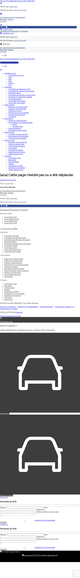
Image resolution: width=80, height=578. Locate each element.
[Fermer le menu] (1, 70)
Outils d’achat (9, 105)
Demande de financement (18, 136)
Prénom (3, 508)
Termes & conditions (8, 307)
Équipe (11, 164)
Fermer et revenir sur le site (10, 316)
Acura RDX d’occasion (16, 103)
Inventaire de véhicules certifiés (20, 97)
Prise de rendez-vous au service (16, 271)
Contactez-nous (14, 158)
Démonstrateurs (14, 93)
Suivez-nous (7, 29)
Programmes (17, 127)
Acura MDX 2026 (10, 221)
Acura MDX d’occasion (16, 101)
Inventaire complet (11, 236)
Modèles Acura (10, 73)
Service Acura (9, 140)
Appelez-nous (8, 33)
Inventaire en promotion (17, 130)
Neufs (14, 125)
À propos (7, 156)
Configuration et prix (16, 75)
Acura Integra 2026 (11, 219)
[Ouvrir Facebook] (4, 31)
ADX (10, 77)
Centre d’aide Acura (15, 154)
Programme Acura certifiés (18, 113)
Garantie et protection (16, 115)
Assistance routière (15, 150)
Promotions (8, 119)
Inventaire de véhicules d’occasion (21, 91)
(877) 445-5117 (12, 7)
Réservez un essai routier (17, 107)
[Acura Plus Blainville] (17, 1)
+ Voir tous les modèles (9, 229)
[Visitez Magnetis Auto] (18, 312)
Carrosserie (12, 148)
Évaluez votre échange (17, 109)
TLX (10, 85)
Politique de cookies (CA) (64, 307)
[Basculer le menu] (1, 25)
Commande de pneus (16, 146)
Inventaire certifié (10, 246)
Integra (11, 83)
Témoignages (13, 162)
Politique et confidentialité (28, 307)
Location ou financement (18, 134)
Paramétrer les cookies (9, 309)
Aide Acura (8, 300)
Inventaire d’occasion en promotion (21, 95)
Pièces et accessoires (12, 273)
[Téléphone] (1, 3)
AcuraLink (12, 117)
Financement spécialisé (17, 138)
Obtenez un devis (15, 111)
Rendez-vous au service (9, 63)
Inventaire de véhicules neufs (19, 89)
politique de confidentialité (45, 520)
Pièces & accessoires (16, 144)
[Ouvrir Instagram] (14, 31)
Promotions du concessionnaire (20, 123)
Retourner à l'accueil (8, 180)
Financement (9, 132)
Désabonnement (46, 307)
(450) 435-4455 (20, 10)
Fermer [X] (4, 497)
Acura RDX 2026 (10, 217)
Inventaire (8, 87)
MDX (10, 79)
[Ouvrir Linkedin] (24, 31)
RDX (10, 81)
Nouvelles (12, 160)
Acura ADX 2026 (10, 223)
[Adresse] (1, 14)
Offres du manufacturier (17, 121)
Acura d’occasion (14, 99)
